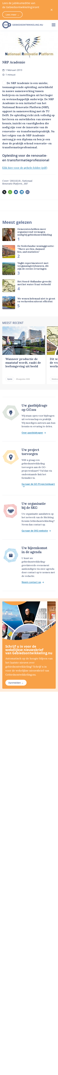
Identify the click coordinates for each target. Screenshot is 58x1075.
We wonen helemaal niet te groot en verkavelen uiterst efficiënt (36, 300)
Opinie (9, 379)
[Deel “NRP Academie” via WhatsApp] (10, 192)
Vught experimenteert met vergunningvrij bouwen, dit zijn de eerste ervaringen (33, 266)
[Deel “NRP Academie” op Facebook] (16, 192)
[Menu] (53, 25)
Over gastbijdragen (32, 432)
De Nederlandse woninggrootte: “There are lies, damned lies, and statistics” (35, 249)
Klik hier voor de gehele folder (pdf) (24, 167)
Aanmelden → (15, 682)
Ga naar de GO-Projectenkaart (38, 484)
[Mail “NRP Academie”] (27, 192)
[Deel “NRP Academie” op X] (4, 192)
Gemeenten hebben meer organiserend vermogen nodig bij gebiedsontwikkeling (34, 232)
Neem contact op (31, 582)
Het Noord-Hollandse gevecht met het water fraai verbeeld (34, 283)
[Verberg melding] (51, 10)
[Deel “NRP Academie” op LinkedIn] (22, 192)
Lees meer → (12, 14)
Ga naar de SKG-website (35, 530)
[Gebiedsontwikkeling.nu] (24, 25)
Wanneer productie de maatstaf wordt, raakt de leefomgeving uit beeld (23, 362)
